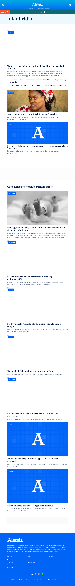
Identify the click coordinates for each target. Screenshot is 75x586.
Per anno (51, 560)
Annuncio (30, 565)
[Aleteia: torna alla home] (37, 4)
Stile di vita (10, 562)
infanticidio (12, 193)
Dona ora (3, 12)
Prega (41, 12)
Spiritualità (10, 565)
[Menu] (12, 5)
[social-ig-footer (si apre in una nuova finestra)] (43, 574)
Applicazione (31, 562)
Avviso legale (31, 580)
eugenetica (12, 471)
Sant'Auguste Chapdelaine (44, 8)
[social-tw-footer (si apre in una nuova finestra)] (39, 574)
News (9, 560)
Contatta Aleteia (56, 580)
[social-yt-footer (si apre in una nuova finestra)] (32, 574)
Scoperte (10, 567)
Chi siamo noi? (22, 580)
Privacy (65, 580)
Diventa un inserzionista (43, 580)
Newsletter (31, 560)
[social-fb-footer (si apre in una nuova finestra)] (36, 574)
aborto (11, 32)
